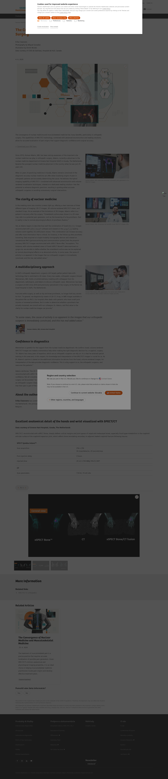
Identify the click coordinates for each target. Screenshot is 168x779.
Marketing (81, 21)
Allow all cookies (44, 18)
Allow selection (74, 18)
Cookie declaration (43, 26)
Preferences (56, 21)
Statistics (69, 21)
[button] (164, 194)
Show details (54, 26)
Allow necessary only (59, 18)
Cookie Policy (106, 8)
